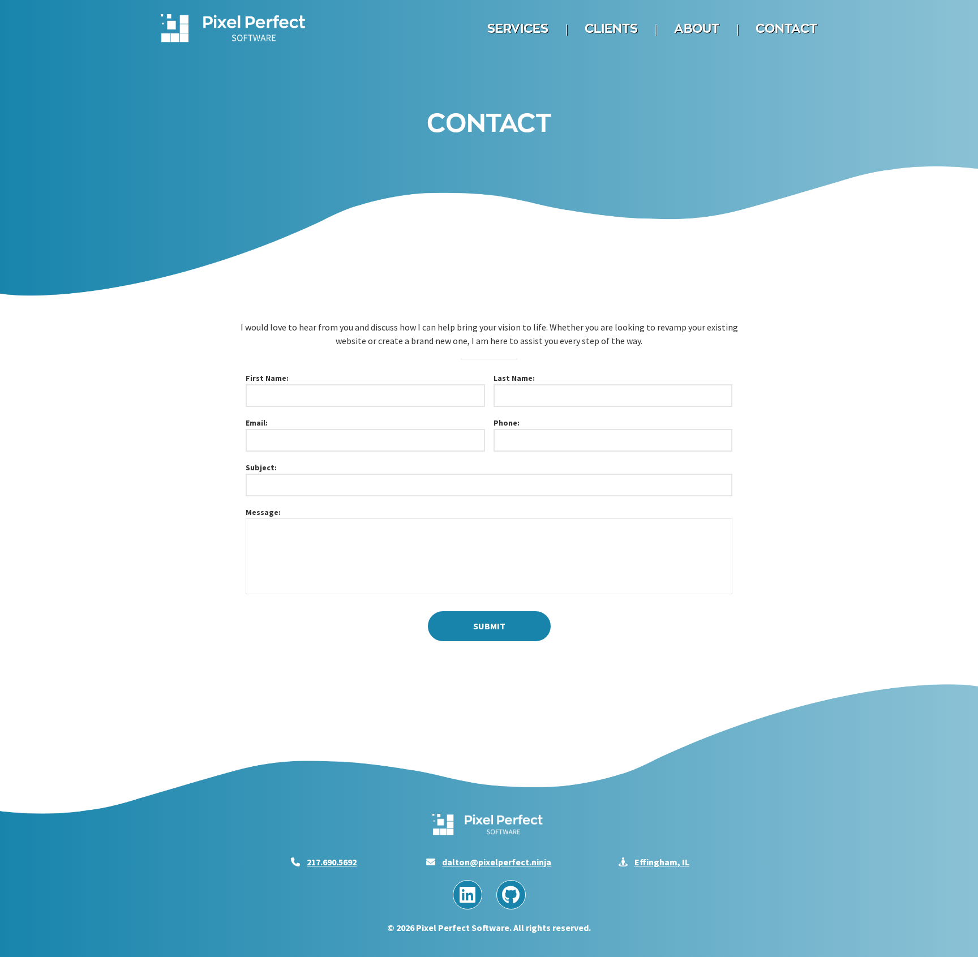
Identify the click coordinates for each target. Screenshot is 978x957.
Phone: (507, 423)
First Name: (267, 378)
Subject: (261, 467)
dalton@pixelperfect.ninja (496, 862)
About (696, 28)
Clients (611, 28)
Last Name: (514, 378)
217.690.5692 (332, 862)
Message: (263, 512)
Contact (786, 28)
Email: (257, 423)
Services (517, 28)
